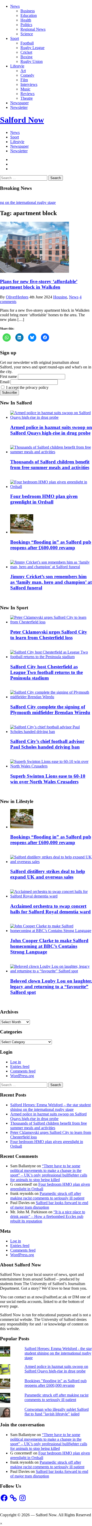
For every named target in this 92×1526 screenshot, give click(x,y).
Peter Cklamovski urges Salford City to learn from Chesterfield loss (48, 634)
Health (25, 20)
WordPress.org (22, 1076)
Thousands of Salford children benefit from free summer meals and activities (49, 464)
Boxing (26, 57)
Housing (60, 297)
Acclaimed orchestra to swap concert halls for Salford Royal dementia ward (50, 908)
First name (8, 376)
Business (27, 11)
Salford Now (22, 119)
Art (23, 70)
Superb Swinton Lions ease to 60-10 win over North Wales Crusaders (47, 778)
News (15, 6)
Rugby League (32, 47)
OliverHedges (17, 297)
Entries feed (19, 1066)
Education (28, 15)
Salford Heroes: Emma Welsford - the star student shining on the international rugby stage (58, 1353)
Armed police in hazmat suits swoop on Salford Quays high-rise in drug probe (51, 430)
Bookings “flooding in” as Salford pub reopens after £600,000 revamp (50, 544)
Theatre (26, 98)
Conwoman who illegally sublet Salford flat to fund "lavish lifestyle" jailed (57, 1411)
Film (24, 80)
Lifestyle (17, 66)
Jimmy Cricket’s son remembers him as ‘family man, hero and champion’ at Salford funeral (51, 582)
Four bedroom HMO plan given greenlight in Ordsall (44, 499)
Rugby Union (31, 61)
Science (26, 34)
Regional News (32, 29)
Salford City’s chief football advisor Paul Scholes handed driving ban (47, 744)
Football (27, 43)
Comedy (27, 75)
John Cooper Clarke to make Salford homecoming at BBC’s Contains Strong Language (49, 946)
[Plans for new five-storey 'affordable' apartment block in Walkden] (34, 271)
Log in (15, 1062)
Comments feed (23, 1071)
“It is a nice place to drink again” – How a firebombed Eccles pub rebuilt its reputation (47, 1216)
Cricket (26, 52)
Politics (26, 24)
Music (25, 89)
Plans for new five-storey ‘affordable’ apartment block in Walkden (38, 284)
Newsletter (19, 107)
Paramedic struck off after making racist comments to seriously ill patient (47, 1195)
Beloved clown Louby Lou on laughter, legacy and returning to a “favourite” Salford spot (51, 986)
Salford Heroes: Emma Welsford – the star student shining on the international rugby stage (50, 1107)
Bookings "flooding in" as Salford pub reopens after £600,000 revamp (56, 1383)
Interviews (28, 84)
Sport (14, 38)
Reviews (27, 93)
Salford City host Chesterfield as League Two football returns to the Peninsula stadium (46, 672)
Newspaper (19, 103)
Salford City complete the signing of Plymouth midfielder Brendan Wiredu (50, 709)
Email (4, 382)
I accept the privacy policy (27, 387)
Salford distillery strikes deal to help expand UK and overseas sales (47, 874)
